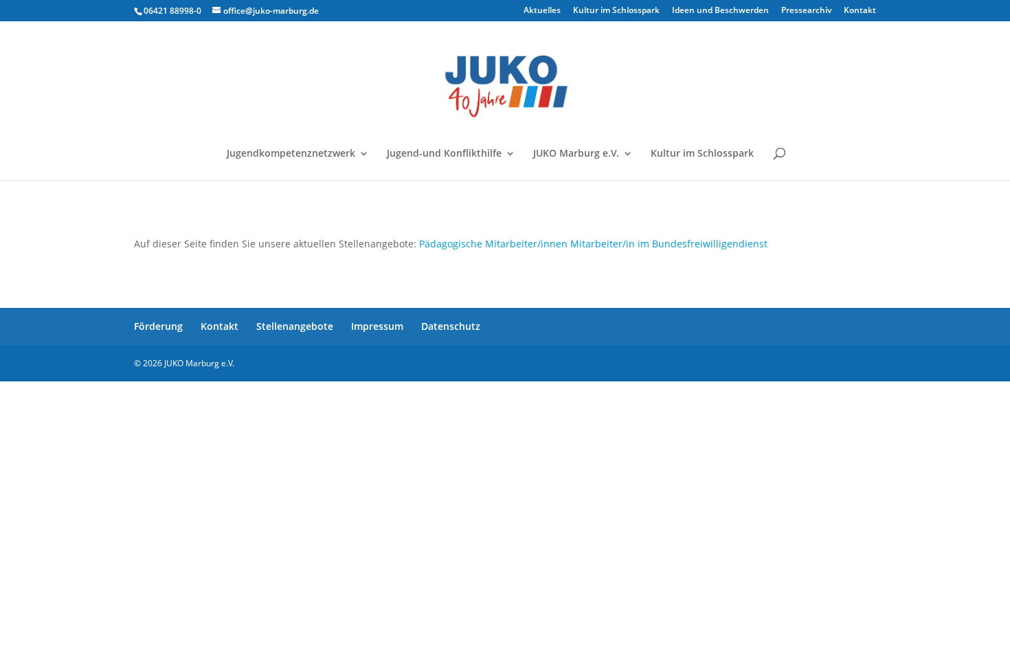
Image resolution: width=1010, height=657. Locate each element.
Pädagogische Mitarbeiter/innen (493, 243)
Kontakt (860, 11)
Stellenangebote (294, 326)
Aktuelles (542, 11)
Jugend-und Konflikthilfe (444, 153)
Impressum (377, 326)
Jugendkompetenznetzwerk (291, 153)
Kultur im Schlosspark (616, 11)
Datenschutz (450, 326)
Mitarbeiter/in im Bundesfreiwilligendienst (668, 243)
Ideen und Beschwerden (720, 11)
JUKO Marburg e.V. (576, 153)
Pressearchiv (806, 11)
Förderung (158, 326)
